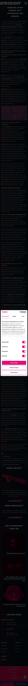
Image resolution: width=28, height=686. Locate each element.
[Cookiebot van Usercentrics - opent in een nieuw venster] (20, 312)
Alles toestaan (14, 362)
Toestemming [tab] (5, 316)
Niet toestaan (14, 372)
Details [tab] (14, 316)
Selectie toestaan (14, 367)
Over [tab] (23, 316)
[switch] (24, 347)
